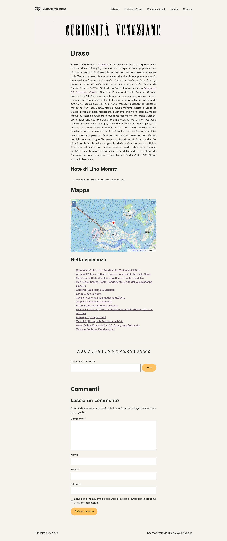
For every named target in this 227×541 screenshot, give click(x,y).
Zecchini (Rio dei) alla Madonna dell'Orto (99, 321)
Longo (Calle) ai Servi (88, 293)
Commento (78, 418)
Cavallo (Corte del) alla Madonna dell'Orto (100, 297)
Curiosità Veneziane (54, 9)
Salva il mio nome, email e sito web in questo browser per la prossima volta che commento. (115, 501)
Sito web (76, 484)
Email (75, 469)
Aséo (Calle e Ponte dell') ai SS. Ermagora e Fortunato (107, 325)
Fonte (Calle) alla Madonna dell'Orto (97, 305)
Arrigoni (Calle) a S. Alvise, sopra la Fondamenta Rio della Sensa (113, 274)
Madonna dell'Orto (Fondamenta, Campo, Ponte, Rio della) (110, 278)
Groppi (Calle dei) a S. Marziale (94, 301)
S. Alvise (103, 64)
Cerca (149, 367)
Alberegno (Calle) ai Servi (91, 317)
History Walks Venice (180, 533)
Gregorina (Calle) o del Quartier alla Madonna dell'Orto (108, 270)
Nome (75, 455)
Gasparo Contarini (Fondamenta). (95, 329)
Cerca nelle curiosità (83, 361)
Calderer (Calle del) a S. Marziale (95, 290)
